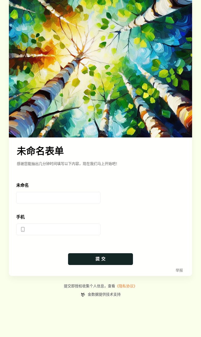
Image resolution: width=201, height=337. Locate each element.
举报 (179, 270)
